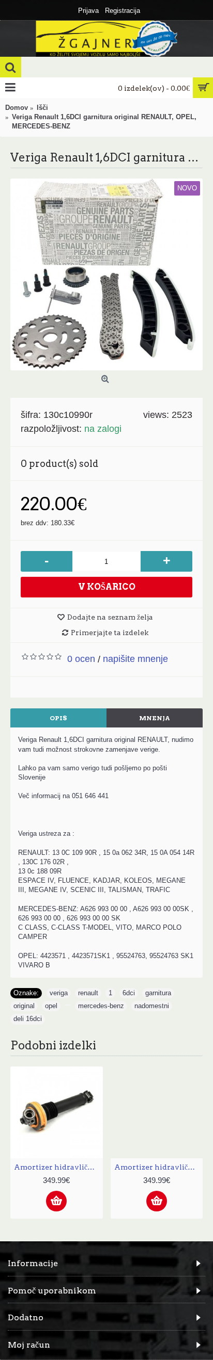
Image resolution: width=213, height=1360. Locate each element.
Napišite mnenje (135, 659)
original (24, 1006)
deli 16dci (27, 1019)
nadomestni (151, 1006)
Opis (58, 718)
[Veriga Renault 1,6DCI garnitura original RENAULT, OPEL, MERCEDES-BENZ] (106, 274)
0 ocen (81, 659)
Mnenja (154, 718)
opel (51, 1006)
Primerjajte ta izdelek (109, 632)
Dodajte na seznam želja (110, 617)
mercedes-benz (101, 1006)
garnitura (158, 993)
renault (88, 993)
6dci (129, 993)
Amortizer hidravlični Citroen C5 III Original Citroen (58, 1167)
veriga (59, 993)
